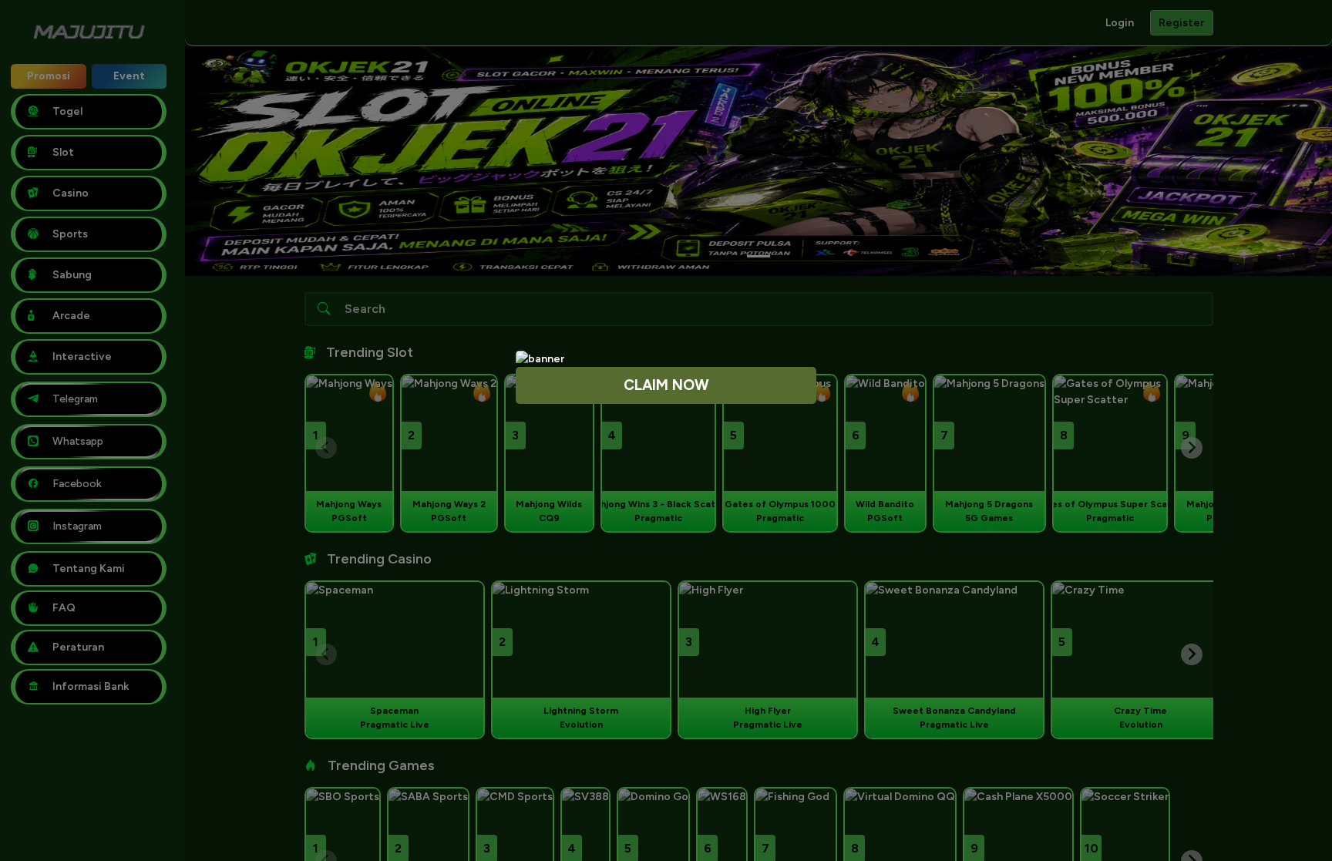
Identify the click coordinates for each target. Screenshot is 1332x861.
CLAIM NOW (666, 385)
